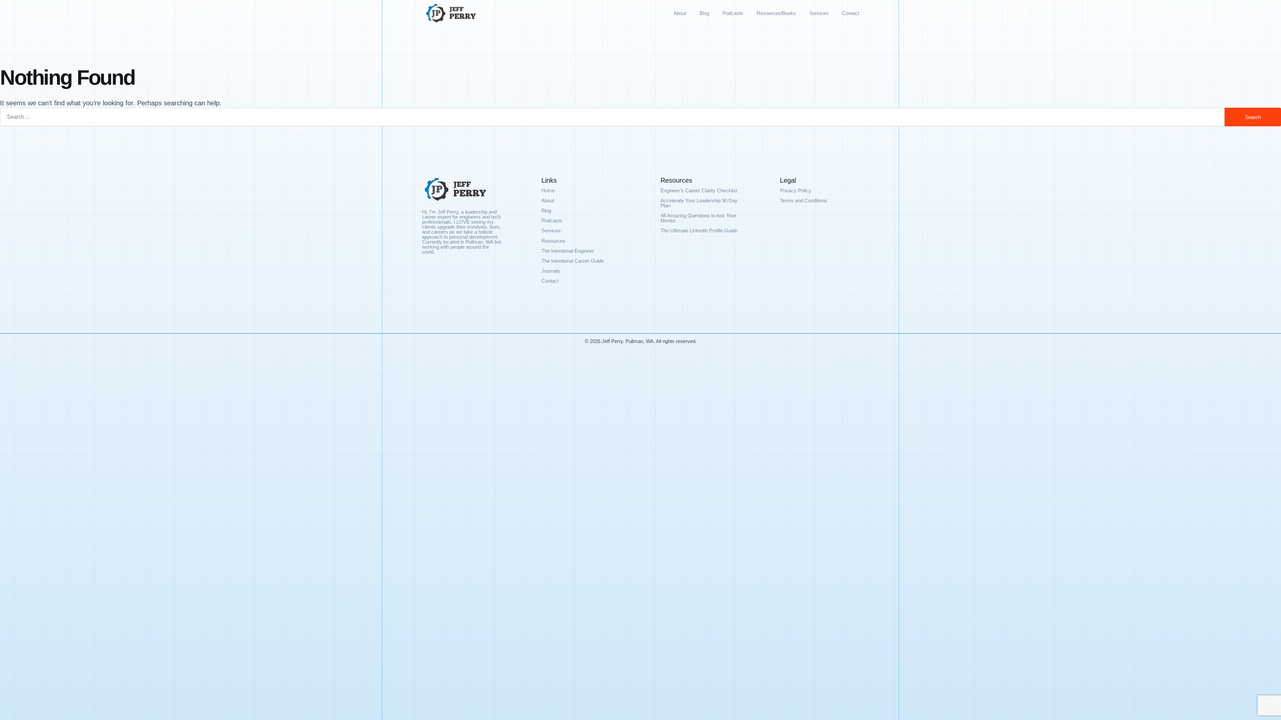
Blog (704, 13)
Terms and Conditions (803, 200)
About (680, 13)
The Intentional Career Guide (572, 261)
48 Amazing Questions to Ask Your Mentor (698, 218)
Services (819, 13)
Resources (553, 241)
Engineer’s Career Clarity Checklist (699, 190)
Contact (850, 13)
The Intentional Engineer (567, 251)
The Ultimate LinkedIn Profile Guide (699, 230)
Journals (550, 271)
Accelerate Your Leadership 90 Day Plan (699, 203)
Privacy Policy (795, 190)
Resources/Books (776, 13)
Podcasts (733, 13)
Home (548, 190)
